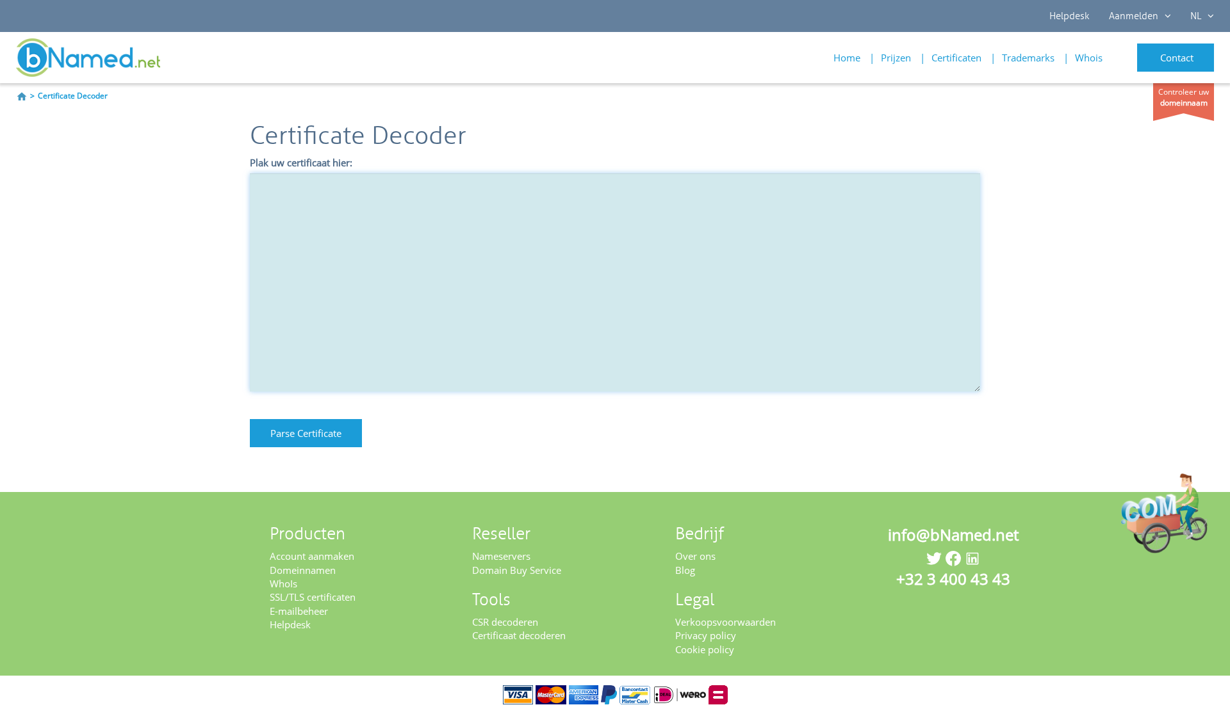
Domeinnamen (303, 570)
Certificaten (956, 57)
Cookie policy (704, 649)
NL (1195, 16)
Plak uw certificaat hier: (301, 162)
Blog (685, 570)
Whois (1089, 57)
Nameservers (501, 556)
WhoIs (283, 583)
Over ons (695, 556)
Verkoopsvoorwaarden (725, 621)
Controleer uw (1183, 97)
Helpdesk (1069, 16)
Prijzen (896, 57)
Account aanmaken (312, 556)
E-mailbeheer (299, 611)
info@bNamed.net (953, 534)
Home (846, 57)
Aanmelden (1133, 16)
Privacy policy (705, 635)
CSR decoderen (505, 621)
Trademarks (1028, 57)
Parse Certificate (305, 433)
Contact (1176, 57)
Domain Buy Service (516, 570)
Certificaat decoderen (519, 635)
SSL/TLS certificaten (313, 597)
